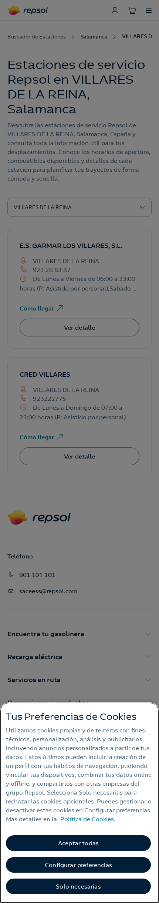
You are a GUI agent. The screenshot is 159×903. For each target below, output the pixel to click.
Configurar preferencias (78, 865)
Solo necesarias (78, 886)
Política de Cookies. (87, 819)
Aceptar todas (78, 843)
